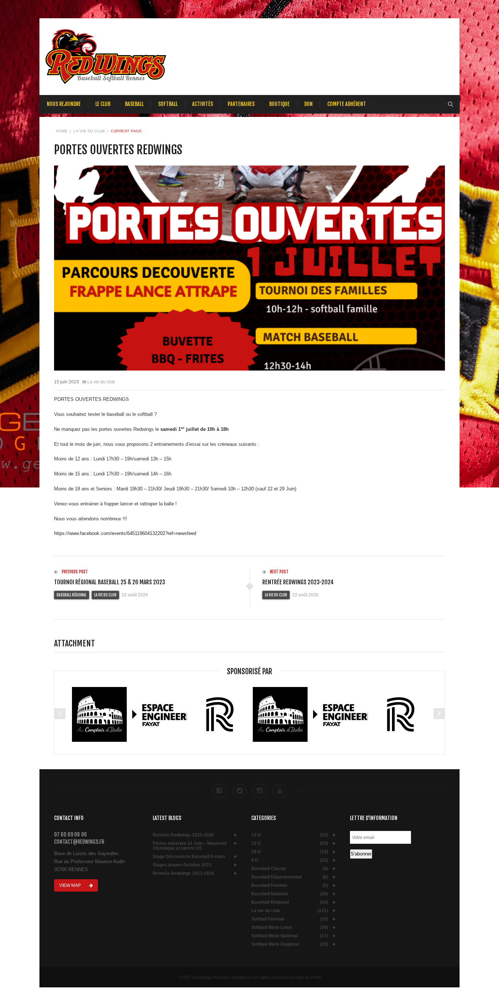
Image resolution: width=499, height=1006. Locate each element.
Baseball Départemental (276, 877)
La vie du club (89, 131)
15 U (256, 843)
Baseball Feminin (269, 885)
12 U (256, 835)
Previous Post (74, 571)
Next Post (279, 571)
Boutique (279, 104)
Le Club (102, 104)
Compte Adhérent (346, 104)
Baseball (134, 104)
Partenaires (241, 104)
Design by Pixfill (305, 977)
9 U (254, 860)
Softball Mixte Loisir (271, 927)
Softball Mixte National (274, 936)
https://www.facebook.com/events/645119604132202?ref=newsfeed (125, 533)
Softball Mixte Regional (275, 944)
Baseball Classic (268, 868)
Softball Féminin (268, 919)
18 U (256, 852)
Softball (168, 104)
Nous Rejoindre (64, 104)
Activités (202, 104)
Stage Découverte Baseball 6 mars (189, 856)
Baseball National (269, 894)
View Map (70, 885)
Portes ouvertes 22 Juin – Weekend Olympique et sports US (189, 846)
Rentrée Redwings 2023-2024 (183, 873)
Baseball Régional (72, 595)
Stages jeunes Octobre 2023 (182, 865)
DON (308, 104)
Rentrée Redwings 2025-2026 (183, 835)
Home (62, 131)
